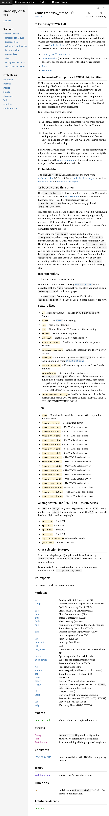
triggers (39, 684)
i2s (36, 638)
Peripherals (41, 742)
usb (36, 701)
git (43, 2)
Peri (37, 738)
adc (37, 600)
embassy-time (71, 196)
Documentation (49, 58)
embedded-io (45, 181)
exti (37, 617)
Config (38, 735)
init (36, 790)
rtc (36, 666)
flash (37, 621)
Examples (47, 70)
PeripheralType (43, 775)
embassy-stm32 (25, 2)
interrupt (39, 642)
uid (36, 691)
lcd (36, 646)
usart (37, 695)
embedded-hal (57, 45)
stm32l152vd (60, 2)
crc (36, 607)
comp (38, 603)
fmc (37, 625)
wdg (37, 705)
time (37, 677)
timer (37, 681)
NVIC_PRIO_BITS (43, 757)
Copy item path (72, 12)
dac (37, 610)
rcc (36, 663)
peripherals (41, 659)
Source (38, 16)
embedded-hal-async (84, 178)
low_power (40, 649)
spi (36, 674)
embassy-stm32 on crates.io (56, 54)
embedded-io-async (67, 181)
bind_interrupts (43, 720)
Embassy (6, 2)
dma (37, 614)
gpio (37, 631)
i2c (36, 635)
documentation (66, 159)
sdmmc (38, 670)
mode (38, 656)
